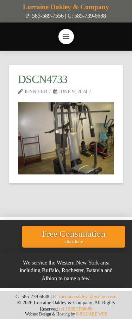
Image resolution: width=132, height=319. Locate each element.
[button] (66, 36)
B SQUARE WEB (91, 314)
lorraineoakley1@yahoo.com (88, 296)
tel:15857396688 (76, 309)
